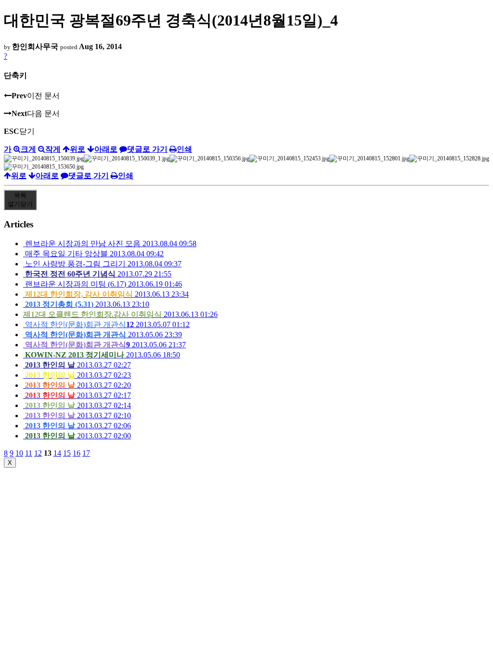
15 (67, 453)
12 (38, 453)
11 (28, 453)
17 (86, 453)
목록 (20, 200)
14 (57, 453)
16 (76, 453)
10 (19, 453)
